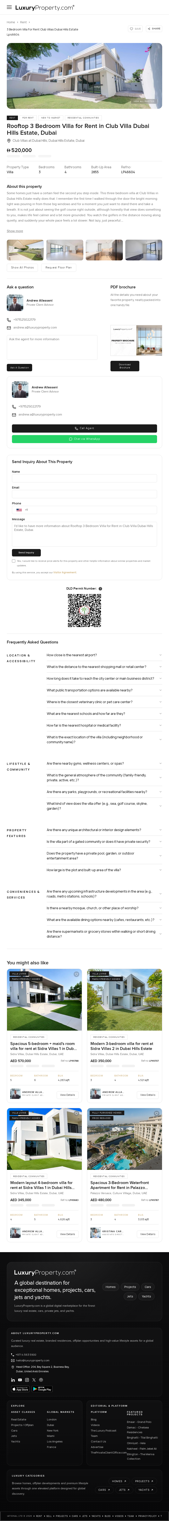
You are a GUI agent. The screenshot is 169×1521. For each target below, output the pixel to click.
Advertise (97, 1447)
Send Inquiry (26, 552)
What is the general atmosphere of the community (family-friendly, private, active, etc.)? (96, 777)
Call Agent (87, 428)
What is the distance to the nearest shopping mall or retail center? (96, 666)
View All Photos (144, 101)
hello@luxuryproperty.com (32, 1360)
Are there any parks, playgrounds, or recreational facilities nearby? (97, 792)
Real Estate (18, 1419)
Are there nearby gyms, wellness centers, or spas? (85, 763)
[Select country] (19, 510)
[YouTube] (20, 1380)
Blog (93, 1419)
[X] (34, 1380)
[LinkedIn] (13, 1380)
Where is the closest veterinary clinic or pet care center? (90, 702)
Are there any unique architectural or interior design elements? (94, 830)
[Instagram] (27, 1380)
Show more (15, 231)
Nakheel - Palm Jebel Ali (142, 1448)
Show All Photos (22, 267)
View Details (67, 1095)
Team (94, 1436)
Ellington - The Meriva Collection (140, 1456)
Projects (130, 1287)
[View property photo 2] (25, 250)
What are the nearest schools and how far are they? (86, 713)
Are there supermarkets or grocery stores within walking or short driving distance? (101, 934)
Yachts (146, 1296)
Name (16, 472)
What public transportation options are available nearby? (90, 690)
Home (11, 22)
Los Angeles (54, 1441)
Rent (23, 22)
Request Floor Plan (59, 267)
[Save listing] (76, 974)
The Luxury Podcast (103, 1430)
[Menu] (9, 7)
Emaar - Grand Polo (139, 1422)
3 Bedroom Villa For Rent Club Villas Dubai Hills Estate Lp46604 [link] (42, 31)
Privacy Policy (147, 1516)
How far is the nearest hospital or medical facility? (84, 725)
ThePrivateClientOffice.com (106, 1452)
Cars (148, 1287)
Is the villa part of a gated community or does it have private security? (98, 841)
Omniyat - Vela (136, 1443)
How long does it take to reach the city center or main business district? (100, 678)
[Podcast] (41, 1380)
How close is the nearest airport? (72, 655)
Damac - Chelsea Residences (138, 1430)
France (51, 1447)
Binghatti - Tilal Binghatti (142, 1437)
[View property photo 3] (64, 250)
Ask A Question (19, 367)
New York (53, 1430)
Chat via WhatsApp (87, 439)
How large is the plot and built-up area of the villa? (84, 870)
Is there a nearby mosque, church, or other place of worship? (92, 908)
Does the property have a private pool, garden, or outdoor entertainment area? (90, 855)
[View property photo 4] (104, 250)
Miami (50, 1436)
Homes (111, 1287)
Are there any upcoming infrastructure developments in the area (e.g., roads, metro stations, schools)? (99, 894)
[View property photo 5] (143, 250)
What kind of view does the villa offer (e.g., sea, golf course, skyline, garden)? (97, 806)
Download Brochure (125, 366)
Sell (49, 1516)
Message (18, 519)
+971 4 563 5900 (26, 1354)
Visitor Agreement (64, 572)
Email (15, 487)
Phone (16, 503)
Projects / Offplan (22, 1425)
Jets (130, 1296)
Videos (95, 1425)
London (52, 1419)
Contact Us (98, 1441)
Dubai (50, 1425)
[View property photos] (84, 76)
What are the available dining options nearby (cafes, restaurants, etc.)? (100, 919)
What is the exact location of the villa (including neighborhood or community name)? (95, 739)
